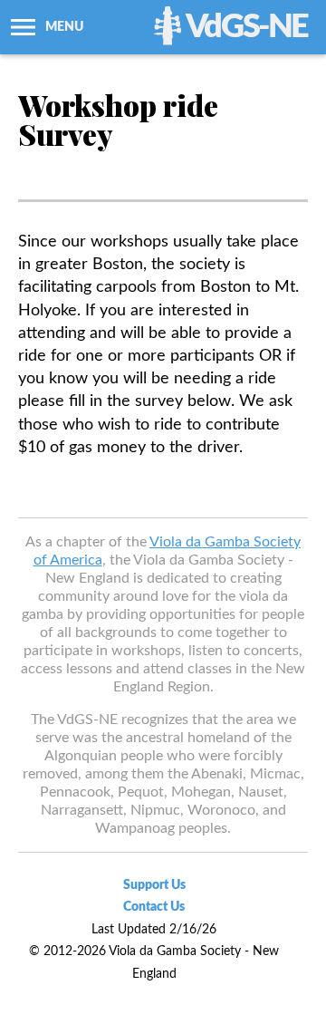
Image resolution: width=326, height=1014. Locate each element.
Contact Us (154, 907)
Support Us (154, 885)
